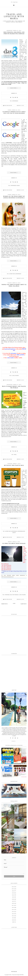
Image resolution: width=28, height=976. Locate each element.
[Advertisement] (14, 672)
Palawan (17, 375)
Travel (15, 454)
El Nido (13, 375)
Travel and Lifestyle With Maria (18, 974)
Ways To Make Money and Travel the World (14, 387)
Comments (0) (14, 93)
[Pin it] (15, 97)
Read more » (14, 172)
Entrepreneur (13, 185)
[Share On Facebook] (12, 97)
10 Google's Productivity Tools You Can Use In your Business (14, 112)
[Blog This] (17, 97)
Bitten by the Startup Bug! (14, 465)
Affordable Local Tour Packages (11, 594)
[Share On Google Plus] (14, 97)
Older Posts (24, 603)
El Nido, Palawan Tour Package (14, 543)
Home (14, 603)
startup (14, 532)
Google (18, 185)
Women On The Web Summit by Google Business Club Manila (14, 197)
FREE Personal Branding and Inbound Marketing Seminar (14, 32)
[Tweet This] (10, 97)
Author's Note (12, 273)
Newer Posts (4, 603)
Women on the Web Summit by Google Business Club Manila (23, 46)
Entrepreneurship (21, 531)
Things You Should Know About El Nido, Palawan (14, 285)
